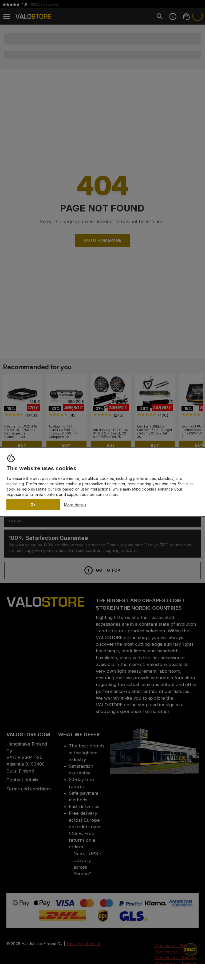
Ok (33, 504)
